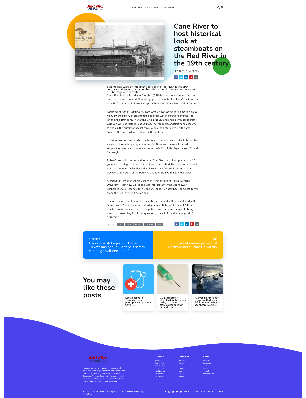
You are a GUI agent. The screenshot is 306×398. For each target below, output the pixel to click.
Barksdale (158, 360)
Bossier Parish (160, 366)
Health (181, 368)
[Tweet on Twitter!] (181, 77)
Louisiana (138, 224)
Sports (157, 7)
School (181, 374)
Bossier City (159, 363)
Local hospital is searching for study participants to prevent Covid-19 (138, 301)
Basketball (207, 363)
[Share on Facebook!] (176, 77)
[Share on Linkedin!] (186, 77)
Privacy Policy (205, 391)
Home (134, 7)
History (129, 224)
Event (120, 224)
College (182, 363)
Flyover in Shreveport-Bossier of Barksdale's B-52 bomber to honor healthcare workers (207, 301)
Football (206, 371)
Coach (205, 366)
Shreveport (159, 374)
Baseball (206, 360)
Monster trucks (208, 374)
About (140, 7)
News (163, 7)
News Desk (179, 71)
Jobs (180, 371)
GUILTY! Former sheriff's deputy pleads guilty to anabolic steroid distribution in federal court (173, 302)
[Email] (196, 77)
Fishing (205, 368)
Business (182, 360)
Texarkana (159, 376)
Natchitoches (149, 224)
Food (180, 366)
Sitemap (171, 7)
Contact (148, 7)
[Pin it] (191, 77)
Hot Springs (159, 368)
